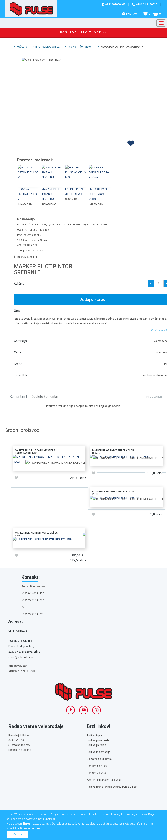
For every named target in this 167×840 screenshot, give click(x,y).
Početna (21, 46)
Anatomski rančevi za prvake (104, 779)
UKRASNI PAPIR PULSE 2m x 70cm (99, 194)
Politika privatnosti (98, 740)
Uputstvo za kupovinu (99, 759)
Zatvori (17, 834)
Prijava (131, 13)
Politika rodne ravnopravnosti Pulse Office (112, 786)
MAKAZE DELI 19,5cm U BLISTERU (50, 194)
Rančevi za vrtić (96, 772)
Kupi (29, 171)
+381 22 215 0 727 (33, 600)
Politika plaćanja (96, 745)
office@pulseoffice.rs (21, 657)
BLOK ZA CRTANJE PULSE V (28, 194)
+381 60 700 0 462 (33, 593)
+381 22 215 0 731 (33, 614)
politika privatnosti (29, 828)
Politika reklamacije (98, 752)
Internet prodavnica (47, 46)
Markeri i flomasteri (79, 46)
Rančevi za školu (97, 765)
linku (26, 823)
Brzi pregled (29, 181)
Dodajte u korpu (49, 466)
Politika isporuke (96, 735)
